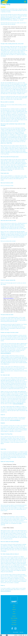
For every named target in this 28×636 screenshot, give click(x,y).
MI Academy (14, 620)
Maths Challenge (14, 618)
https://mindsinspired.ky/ (5, 18)
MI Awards (14, 622)
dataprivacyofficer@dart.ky (8, 298)
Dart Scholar (14, 624)
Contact (14, 613)
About (14, 607)
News (14, 611)
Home (14, 605)
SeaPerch (14, 616)
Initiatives (14, 609)
